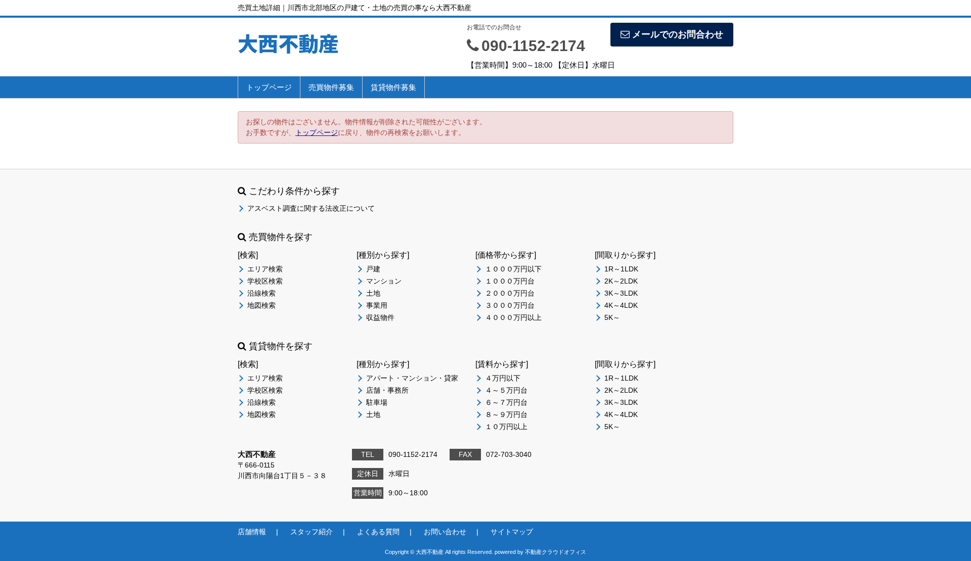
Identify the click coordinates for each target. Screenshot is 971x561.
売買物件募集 (331, 87)
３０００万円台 (510, 305)
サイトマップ (512, 532)
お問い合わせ (445, 532)
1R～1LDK (621, 269)
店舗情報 (252, 532)
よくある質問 (378, 532)
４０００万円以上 (513, 317)
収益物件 (380, 317)
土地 (373, 293)
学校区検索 (265, 281)
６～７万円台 (506, 402)
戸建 (373, 269)
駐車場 (376, 402)
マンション (384, 281)
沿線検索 (261, 293)
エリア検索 (265, 269)
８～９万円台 (506, 414)
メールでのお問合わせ (677, 34)
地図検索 (261, 305)
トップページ (269, 87)
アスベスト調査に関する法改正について (311, 208)
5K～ (612, 317)
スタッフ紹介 (311, 532)
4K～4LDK (621, 305)
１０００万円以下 (513, 269)
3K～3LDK (621, 293)
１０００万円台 (510, 281)
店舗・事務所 (387, 390)
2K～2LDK (621, 281)
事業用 (376, 305)
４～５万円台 (506, 390)
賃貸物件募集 (393, 87)
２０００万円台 (510, 293)
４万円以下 (502, 378)
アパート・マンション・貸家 (412, 378)
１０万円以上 (506, 427)
